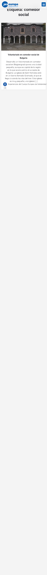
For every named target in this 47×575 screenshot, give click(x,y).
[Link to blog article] (23, 37)
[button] (44, 4)
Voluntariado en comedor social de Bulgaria (23, 56)
